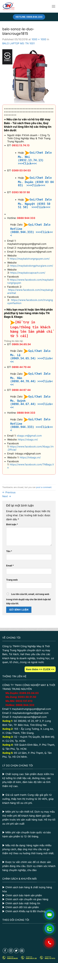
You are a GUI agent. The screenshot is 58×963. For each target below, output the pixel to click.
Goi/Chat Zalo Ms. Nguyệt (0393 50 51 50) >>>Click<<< (35, 203)
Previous (8, 492)
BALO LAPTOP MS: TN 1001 (18, 43)
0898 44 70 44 (21, 367)
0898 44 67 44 (21, 389)
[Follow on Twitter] (16, 950)
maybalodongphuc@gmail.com (30, 712)
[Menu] (54, 6)
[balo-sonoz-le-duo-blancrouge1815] (29, 75)
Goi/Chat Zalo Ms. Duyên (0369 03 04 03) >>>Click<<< (36, 181)
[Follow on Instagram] (10, 950)
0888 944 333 (26, 218)
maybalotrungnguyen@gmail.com (31, 708)
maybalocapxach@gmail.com (29, 716)
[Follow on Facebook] (5, 950)
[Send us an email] (21, 950)
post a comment (44, 487)
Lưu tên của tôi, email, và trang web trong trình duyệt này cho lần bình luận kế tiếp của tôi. (28, 599)
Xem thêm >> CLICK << (40, 669)
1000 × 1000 (39, 39)
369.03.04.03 (29, 693)
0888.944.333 (25, 705)
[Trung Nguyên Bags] (8, 6)
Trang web (12, 579)
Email (10, 565)
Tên (9, 551)
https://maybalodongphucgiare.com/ (31, 265)
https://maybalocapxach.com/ (27, 272)
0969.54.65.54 (21, 344)
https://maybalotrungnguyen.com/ (30, 258)
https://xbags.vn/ (28, 439)
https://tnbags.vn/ (30, 457)
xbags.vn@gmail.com (29, 435)
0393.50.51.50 (27, 696)
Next (6, 496)
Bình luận (12, 524)
